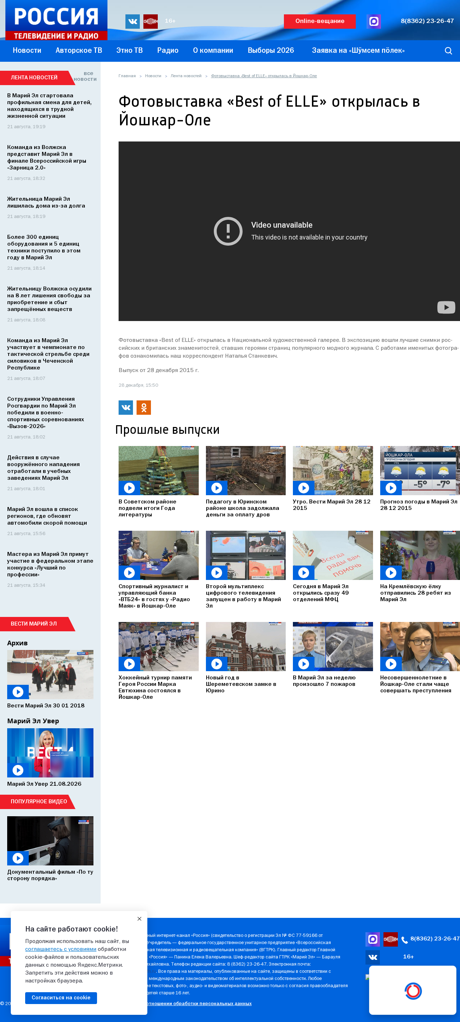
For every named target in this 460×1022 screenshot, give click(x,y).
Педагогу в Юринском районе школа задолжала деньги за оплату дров (242, 508)
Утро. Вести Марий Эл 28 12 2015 (332, 505)
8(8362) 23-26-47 (427, 21)
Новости (153, 76)
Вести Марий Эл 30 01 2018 (45, 706)
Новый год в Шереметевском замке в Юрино (241, 684)
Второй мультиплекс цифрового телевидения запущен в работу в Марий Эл (243, 596)
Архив (17, 642)
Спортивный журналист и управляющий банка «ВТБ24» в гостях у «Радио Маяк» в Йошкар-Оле (154, 596)
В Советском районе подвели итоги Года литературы (147, 508)
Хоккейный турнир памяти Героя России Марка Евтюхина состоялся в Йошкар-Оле (155, 687)
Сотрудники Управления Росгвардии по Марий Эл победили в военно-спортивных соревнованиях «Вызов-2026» (45, 413)
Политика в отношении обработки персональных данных (185, 1004)
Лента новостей (186, 76)
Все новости (83, 76)
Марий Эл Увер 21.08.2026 (44, 784)
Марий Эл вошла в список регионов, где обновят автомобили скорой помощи (47, 516)
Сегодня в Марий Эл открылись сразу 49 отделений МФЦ (321, 593)
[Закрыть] (139, 919)
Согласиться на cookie (61, 998)
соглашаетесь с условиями (60, 949)
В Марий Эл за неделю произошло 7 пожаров (324, 681)
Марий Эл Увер (33, 720)
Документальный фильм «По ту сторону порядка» (50, 875)
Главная (127, 76)
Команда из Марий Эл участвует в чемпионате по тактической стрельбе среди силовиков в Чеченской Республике (48, 354)
